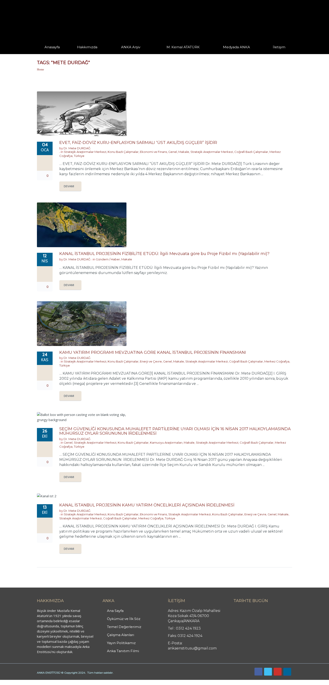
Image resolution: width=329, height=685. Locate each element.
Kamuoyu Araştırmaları (166, 442)
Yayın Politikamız (121, 643)
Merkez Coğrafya (276, 361)
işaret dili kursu (70, 682)
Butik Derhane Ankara (16, 682)
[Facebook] (258, 672)
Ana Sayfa (115, 611)
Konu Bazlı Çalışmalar (123, 152)
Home (40, 69)
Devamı (69, 186)
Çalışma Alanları (120, 635)
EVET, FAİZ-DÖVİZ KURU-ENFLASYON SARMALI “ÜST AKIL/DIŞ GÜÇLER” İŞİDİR (138, 142)
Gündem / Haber (108, 259)
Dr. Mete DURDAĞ (77, 148)
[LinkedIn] (287, 672)
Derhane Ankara (46, 682)
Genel (172, 152)
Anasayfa (52, 47)
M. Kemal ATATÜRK (183, 47)
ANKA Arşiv (130, 47)
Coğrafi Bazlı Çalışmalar (251, 152)
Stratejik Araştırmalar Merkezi (85, 152)
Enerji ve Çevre (151, 361)
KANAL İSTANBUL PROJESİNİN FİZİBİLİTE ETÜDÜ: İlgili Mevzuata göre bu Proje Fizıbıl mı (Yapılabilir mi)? (164, 253)
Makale (183, 152)
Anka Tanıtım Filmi (123, 651)
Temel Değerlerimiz (124, 627)
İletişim (279, 47)
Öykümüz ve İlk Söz (123, 619)
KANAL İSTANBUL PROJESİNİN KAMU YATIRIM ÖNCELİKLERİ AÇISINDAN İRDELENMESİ (146, 505)
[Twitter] (268, 672)
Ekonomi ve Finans (153, 152)
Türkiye (79, 156)
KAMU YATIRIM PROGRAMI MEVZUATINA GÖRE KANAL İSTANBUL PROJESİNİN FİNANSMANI (152, 352)
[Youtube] (278, 672)
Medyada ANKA (236, 47)
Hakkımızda (87, 47)
